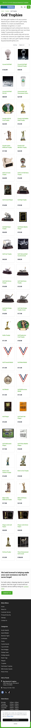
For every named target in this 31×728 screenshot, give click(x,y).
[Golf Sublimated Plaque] (8, 433)
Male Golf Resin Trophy (22, 498)
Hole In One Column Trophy (6, 471)
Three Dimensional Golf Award (23, 552)
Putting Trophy (6, 552)
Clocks (3, 641)
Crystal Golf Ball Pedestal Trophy (22, 65)
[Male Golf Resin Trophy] (23, 488)
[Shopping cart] (24, 7)
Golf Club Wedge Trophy (7, 309)
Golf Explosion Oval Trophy (22, 336)
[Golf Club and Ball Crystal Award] (23, 244)
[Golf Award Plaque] (8, 190)
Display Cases (5, 652)
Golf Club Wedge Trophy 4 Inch (22, 309)
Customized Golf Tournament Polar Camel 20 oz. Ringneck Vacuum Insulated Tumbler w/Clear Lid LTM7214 (23, 92)
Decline (15, 723)
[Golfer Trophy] (8, 325)
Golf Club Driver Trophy (6, 282)
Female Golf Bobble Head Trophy (23, 119)
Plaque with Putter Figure (23, 525)
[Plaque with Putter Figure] (23, 515)
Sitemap (3, 617)
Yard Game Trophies (6, 666)
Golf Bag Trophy (22, 200)
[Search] (21, 7)
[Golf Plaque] (8, 406)
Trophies (7, 11)
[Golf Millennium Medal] (23, 379)
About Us (3, 609)
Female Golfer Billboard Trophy (7, 146)
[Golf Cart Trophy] (8, 244)
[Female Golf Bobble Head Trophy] (23, 108)
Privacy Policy (10, 716)
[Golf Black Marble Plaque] (23, 217)
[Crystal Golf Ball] (8, 54)
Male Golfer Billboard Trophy (7, 498)
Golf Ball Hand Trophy (6, 227)
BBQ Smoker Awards (6, 669)
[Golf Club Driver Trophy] (8, 271)
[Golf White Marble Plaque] (23, 433)
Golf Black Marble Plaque (23, 227)
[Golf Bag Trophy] (23, 190)
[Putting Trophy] (8, 542)
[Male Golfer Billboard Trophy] (8, 488)
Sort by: (15, 45)
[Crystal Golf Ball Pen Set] (8, 81)
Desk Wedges (5, 649)
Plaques (3, 660)
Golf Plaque (5, 416)
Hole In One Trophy (23, 470)
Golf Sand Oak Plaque (21, 417)
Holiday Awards (5, 655)
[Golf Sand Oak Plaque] (23, 406)
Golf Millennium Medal (22, 390)
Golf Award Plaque (7, 200)
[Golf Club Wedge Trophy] (8, 298)
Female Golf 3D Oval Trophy (6, 119)
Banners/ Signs (5, 636)
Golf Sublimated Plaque (6, 444)
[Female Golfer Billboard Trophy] (8, 135)
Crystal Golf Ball (7, 64)
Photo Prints (4, 672)
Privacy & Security (6, 615)
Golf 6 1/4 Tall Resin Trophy (23, 173)
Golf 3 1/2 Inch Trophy (6, 173)
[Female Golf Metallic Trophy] (23, 135)
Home (2, 11)
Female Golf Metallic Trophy (22, 146)
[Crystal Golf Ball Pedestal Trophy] (23, 54)
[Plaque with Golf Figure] (8, 515)
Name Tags (4, 658)
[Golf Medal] (8, 379)
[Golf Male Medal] (23, 352)
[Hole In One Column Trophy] (8, 460)
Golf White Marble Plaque (23, 444)
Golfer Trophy (6, 335)
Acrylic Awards (5, 630)
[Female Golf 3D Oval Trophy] (8, 108)
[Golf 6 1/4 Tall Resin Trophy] (23, 162)
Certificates (4, 638)
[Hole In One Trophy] (23, 460)
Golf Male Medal (22, 362)
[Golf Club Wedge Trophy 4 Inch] (23, 298)
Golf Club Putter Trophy (22, 282)
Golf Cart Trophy (7, 254)
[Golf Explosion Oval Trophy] (23, 325)
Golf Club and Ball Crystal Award (22, 254)
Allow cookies (15, 720)
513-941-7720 (11, 688)
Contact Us (7, 593)
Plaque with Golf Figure (7, 525)
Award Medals (5, 633)
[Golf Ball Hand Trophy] (8, 217)
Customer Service (6, 612)
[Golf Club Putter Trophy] (23, 271)
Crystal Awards (5, 644)
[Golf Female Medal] (8, 352)
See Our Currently (15, 2)
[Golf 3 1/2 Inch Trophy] (8, 162)
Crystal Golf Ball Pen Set (7, 92)
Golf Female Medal (7, 362)
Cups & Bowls (5, 647)
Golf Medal (5, 389)
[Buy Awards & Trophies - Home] (10, 7)
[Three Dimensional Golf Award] (23, 542)
